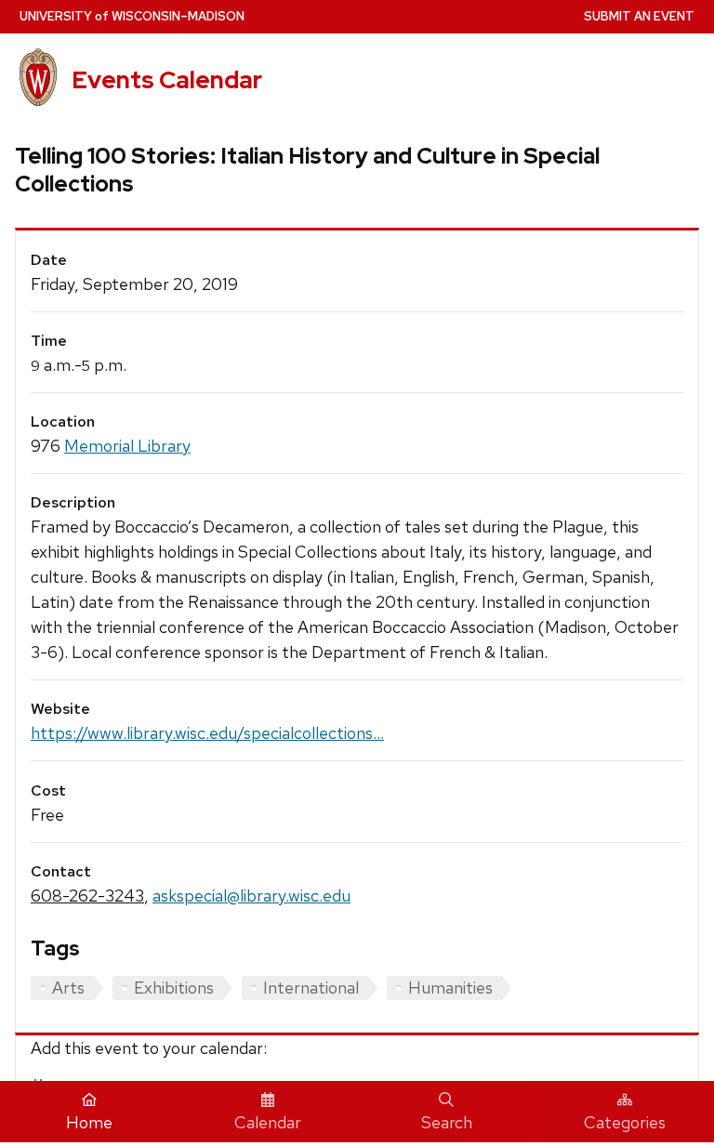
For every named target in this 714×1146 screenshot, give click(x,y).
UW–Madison (132, 16)
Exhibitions (174, 987)
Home (89, 1122)
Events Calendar (167, 80)
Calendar (267, 1122)
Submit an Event (639, 16)
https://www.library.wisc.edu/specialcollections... (207, 733)
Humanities (450, 987)
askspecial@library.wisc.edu (251, 895)
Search (446, 1122)
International (311, 987)
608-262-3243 (87, 895)
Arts (68, 987)
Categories (625, 1122)
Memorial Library (127, 445)
